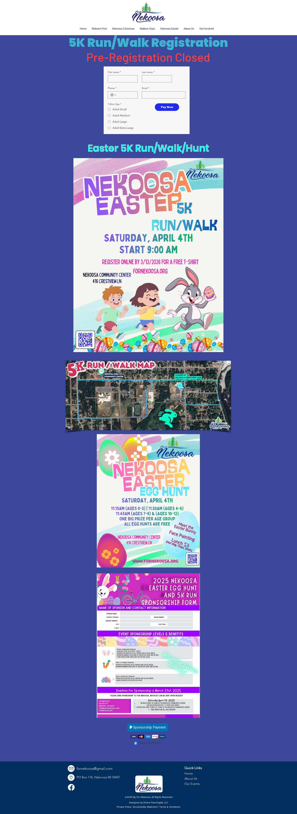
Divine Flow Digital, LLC (155, 802)
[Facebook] (71, 787)
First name (114, 72)
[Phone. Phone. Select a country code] (113, 95)
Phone (112, 88)
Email (145, 88)
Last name (148, 72)
